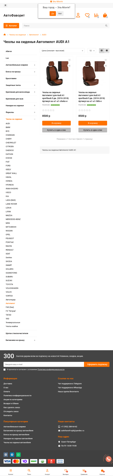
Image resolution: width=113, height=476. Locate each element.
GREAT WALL (11, 173)
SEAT (8, 254)
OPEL (8, 234)
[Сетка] (101, 50)
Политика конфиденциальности (17, 395)
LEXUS (8, 208)
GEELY (8, 169)
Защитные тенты (13, 85)
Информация (10, 378)
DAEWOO (10, 150)
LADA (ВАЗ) (11, 200)
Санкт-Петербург (68, 442)
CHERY (9, 139)
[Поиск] (106, 25)
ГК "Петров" (11, 311)
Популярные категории (16, 421)
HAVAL (8, 177)
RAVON (9, 246)
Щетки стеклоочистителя (17, 333)
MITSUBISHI (11, 227)
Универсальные (13, 322)
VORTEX (9, 296)
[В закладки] (69, 60)
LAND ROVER (11, 204)
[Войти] (78, 15)
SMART (9, 265)
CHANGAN (10, 135)
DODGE (9, 158)
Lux (7, 58)
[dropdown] (5, 5)
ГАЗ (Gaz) (10, 307)
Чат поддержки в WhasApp (70, 387)
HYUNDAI (10, 185)
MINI (8, 223)
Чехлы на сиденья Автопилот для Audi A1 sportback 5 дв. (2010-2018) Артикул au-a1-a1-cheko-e (55, 96)
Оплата (7, 391)
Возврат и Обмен (11, 403)
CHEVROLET (11, 143)
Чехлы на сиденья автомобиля (17, 442)
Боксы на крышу (13, 72)
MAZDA (9, 215)
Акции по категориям (13, 399)
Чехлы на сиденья (17, 35)
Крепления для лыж (14, 99)
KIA (7, 196)
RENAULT (10, 250)
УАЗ (7, 319)
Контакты (8, 415)
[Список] (106, 50)
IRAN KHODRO (12, 188)
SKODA (9, 261)
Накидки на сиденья (15, 105)
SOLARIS (9, 269)
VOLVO (9, 292)
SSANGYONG (11, 273)
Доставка (8, 383)
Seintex (9, 257)
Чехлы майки (12, 326)
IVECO (8, 192)
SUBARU (9, 277)
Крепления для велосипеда (18, 92)
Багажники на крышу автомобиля (18, 430)
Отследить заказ (11, 411)
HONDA (9, 181)
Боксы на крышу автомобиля (16, 434)
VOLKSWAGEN (12, 288)
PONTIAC (10, 242)
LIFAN (8, 211)
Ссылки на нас (66, 378)
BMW (8, 127)
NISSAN (9, 231)
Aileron (9, 51)
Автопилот (34, 35)
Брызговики (11, 78)
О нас (6, 387)
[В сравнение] (69, 65)
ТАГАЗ (8, 315)
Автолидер (10, 300)
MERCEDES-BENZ (13, 219)
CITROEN (10, 146)
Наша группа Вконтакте (68, 391)
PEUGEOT (10, 238)
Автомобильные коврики (17, 65)
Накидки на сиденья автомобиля (18, 438)
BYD (7, 131)
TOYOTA (9, 284)
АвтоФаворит (14, 15)
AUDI (44, 35)
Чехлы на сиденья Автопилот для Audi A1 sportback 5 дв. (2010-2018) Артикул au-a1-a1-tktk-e (91, 96)
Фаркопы (10, 112)
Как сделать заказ (12, 407)
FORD (8, 166)
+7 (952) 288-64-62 (69, 426)
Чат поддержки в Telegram (70, 383)
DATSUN (9, 154)
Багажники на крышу (15, 340)
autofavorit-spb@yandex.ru (72, 430)
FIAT (8, 162)
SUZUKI (9, 280)
